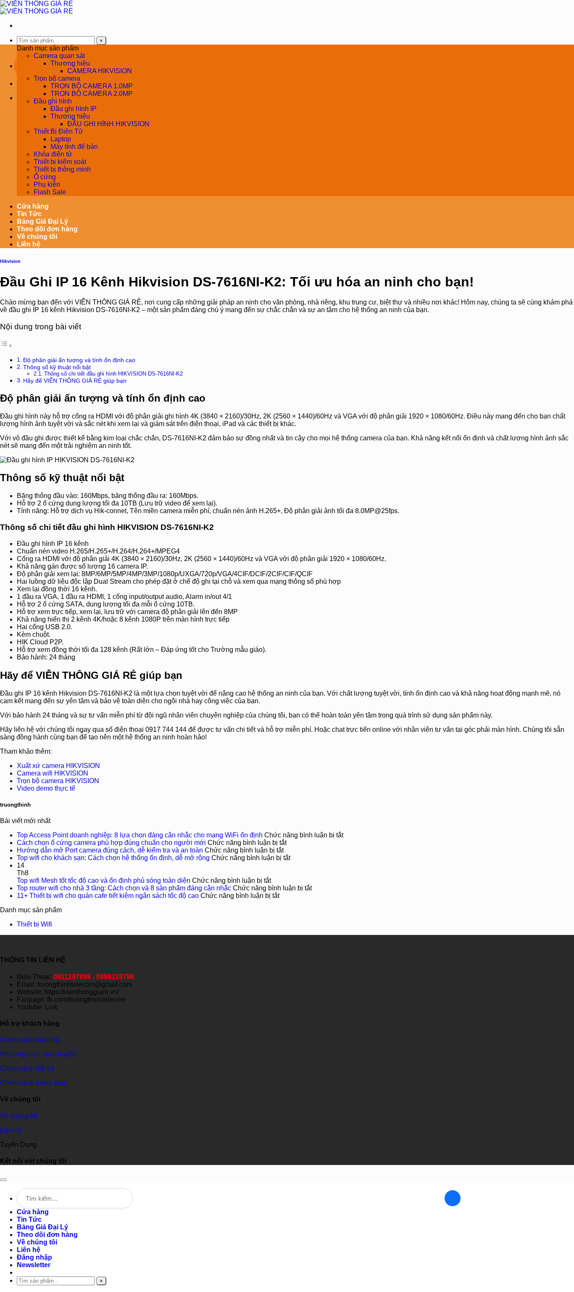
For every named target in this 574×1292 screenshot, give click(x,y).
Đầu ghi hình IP (73, 108)
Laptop (60, 139)
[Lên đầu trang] (3, 1179)
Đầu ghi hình (53, 101)
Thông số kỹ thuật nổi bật (57, 367)
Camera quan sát (59, 55)
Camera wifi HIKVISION (52, 773)
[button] (33, 1264)
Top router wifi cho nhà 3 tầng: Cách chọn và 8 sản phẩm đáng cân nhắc (124, 888)
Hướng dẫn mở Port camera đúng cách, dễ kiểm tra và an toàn (110, 850)
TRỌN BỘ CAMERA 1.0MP (91, 86)
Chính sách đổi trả (27, 1068)
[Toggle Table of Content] (6, 345)
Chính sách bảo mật (30, 1039)
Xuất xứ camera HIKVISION (58, 765)
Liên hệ (28, 244)
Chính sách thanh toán (33, 1082)
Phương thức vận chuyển (38, 1054)
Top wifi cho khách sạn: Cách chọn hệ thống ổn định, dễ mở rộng (113, 857)
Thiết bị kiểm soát (60, 161)
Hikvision (10, 261)
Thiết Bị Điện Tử (58, 131)
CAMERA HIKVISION (99, 70)
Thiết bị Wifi (34, 924)
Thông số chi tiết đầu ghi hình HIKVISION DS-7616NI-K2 (113, 374)
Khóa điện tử (53, 154)
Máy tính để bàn (74, 146)
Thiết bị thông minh (62, 169)
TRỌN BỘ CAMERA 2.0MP (91, 93)
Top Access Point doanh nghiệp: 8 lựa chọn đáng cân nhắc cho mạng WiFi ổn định (140, 835)
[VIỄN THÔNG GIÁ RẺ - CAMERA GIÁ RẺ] (36, 7)
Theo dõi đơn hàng (47, 229)
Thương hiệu (70, 63)
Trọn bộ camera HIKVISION (58, 780)
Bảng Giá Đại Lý (42, 221)
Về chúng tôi (37, 236)
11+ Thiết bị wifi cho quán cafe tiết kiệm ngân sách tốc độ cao (108, 895)
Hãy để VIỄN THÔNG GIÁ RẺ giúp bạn (74, 380)
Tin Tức (29, 213)
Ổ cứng (45, 176)
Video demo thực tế (46, 788)
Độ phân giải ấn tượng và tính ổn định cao (79, 360)
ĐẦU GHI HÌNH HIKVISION (108, 123)
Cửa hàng (33, 206)
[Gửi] (453, 1198)
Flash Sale (50, 192)
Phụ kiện (47, 184)
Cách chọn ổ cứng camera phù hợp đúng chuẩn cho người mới (111, 842)
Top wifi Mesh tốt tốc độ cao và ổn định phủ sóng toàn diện (103, 880)
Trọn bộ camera (57, 78)
